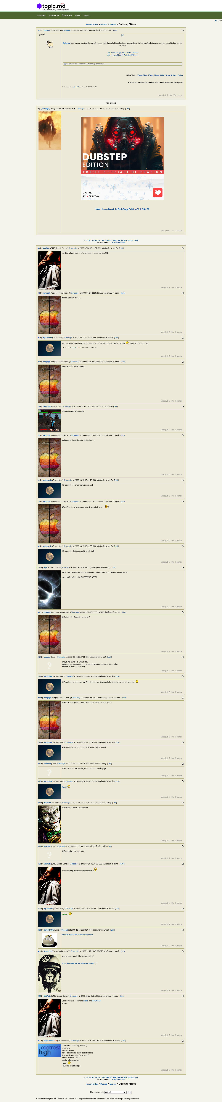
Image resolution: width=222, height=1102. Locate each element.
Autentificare (54, 15)
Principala (41, 15)
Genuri (113, 24)
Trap (151, 75)
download (96, 1001)
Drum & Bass (171, 75)
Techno (180, 75)
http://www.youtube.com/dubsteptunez (77, 935)
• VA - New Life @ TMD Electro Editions (122, 53)
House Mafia (159, 75)
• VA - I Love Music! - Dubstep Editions (122, 55)
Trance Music (142, 75)
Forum (77, 15)
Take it (65, 787)
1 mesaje (80, 109)
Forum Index (92, 24)
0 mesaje (66, 30)
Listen (85, 1001)
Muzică (86, 15)
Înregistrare (67, 15)
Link (115, 30)
